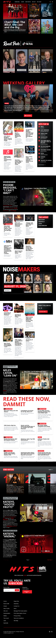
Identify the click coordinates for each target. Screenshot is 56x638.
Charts (22, 1)
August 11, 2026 (15, 286)
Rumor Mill (17, 1)
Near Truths (28, 1)
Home (5, 601)
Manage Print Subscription (20, 611)
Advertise (16, 603)
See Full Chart (41, 164)
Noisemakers (7, 613)
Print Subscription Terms (20, 613)
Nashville (41, 221)
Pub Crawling (42, 225)
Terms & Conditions (19, 618)
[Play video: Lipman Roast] (34, 61)
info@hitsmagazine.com (9, 633)
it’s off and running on (11, 208)
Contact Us (16, 606)
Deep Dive (16, 601)
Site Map (16, 620)
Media (5, 615)
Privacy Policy (17, 615)
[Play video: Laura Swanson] (9, 61)
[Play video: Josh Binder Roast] (22, 61)
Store (15, 608)
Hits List (34, 1)
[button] (50, 560)
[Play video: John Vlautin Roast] (47, 61)
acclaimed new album (7, 205)
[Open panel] (52, 1)
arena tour (12, 526)
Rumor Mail (6, 587)
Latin (40, 223)
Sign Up (17, 590)
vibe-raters (8, 469)
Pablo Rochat (6, 210)
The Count (39, 1)
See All (50, 469)
